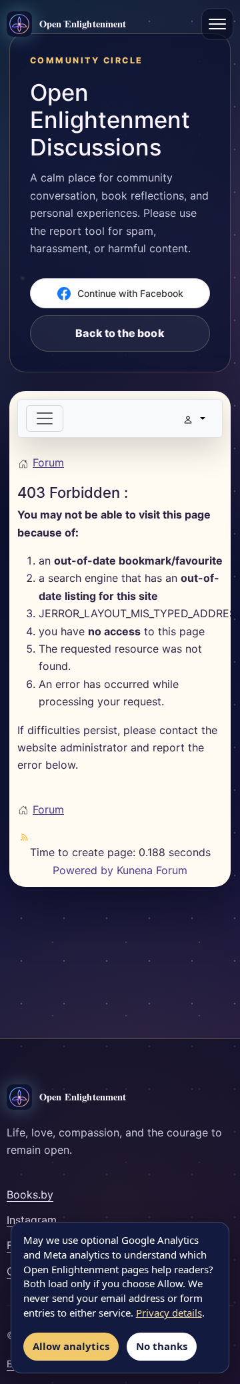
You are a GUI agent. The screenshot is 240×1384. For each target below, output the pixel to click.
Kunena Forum (152, 870)
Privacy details (169, 1312)
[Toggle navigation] (44, 418)
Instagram (32, 1220)
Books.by (30, 1194)
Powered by (83, 870)
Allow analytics (71, 1346)
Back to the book (120, 333)
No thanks (161, 1346)
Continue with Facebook (130, 293)
